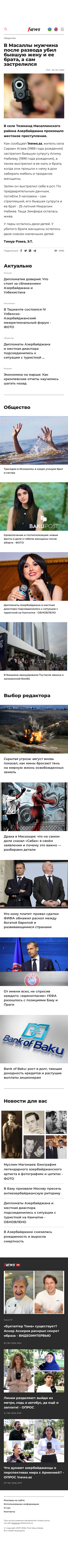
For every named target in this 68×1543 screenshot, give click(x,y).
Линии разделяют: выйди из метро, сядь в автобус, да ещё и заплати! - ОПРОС (31, 1402)
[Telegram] (34, 250)
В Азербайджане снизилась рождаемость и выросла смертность (28, 1236)
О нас (7, 1508)
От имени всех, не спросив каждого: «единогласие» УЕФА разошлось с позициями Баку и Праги (31, 997)
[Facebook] (21, 250)
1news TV (8, 1320)
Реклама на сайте (14, 1500)
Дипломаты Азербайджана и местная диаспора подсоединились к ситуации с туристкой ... (27, 350)
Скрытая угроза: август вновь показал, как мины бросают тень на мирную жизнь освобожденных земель (34, 765)
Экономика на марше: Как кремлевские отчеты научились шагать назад (31, 379)
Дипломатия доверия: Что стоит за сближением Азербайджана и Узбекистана (26, 285)
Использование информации (21, 1504)
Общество (10, 38)
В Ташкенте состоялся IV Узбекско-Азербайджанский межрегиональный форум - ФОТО (27, 318)
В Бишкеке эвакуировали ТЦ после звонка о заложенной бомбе (34, 676)
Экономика (9, 303)
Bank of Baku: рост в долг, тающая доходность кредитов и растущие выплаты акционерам (33, 1073)
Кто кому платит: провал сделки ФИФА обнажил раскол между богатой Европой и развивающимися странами (31, 920)
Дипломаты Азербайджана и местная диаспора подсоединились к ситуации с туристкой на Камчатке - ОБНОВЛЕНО (31, 609)
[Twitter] (25, 250)
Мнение (8, 273)
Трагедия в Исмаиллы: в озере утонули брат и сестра (33, 470)
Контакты (9, 1512)
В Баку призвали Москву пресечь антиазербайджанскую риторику (32, 1191)
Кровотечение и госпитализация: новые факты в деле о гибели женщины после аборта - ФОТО (31, 539)
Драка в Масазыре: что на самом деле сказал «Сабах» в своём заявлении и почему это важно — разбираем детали (32, 843)
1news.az (16, 1523)
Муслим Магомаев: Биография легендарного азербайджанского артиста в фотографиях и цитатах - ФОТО (33, 1172)
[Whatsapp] (30, 250)
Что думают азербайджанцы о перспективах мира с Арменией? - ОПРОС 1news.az (34, 1472)
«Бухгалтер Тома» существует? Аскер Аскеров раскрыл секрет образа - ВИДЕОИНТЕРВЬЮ (31, 1331)
